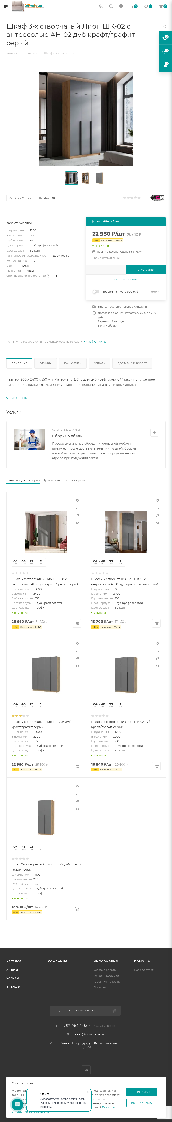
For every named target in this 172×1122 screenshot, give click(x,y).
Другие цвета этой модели (64, 480)
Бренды (13, 986)
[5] (139, 198)
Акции (12, 969)
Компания (57, 961)
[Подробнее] (154, 433)
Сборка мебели (67, 436)
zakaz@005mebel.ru (89, 1034)
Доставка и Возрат (132, 363)
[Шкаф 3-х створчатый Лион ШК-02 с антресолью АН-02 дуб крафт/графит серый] (86, 119)
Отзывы (46, 363)
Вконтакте (86, 1069)
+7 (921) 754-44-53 (95, 341)
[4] (135, 198)
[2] (128, 198)
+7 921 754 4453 (75, 1025)
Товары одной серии (23, 480)
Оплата (99, 363)
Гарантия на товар (107, 981)
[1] (124, 198)
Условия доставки (106, 975)
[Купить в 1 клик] (77, 515)
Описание (19, 363)
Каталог (14, 961)
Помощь (142, 961)
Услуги (12, 978)
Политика (101, 987)
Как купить (72, 363)
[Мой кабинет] (121, 7)
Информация (106, 961)
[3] (131, 198)
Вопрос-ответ (143, 969)
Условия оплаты (105, 969)
